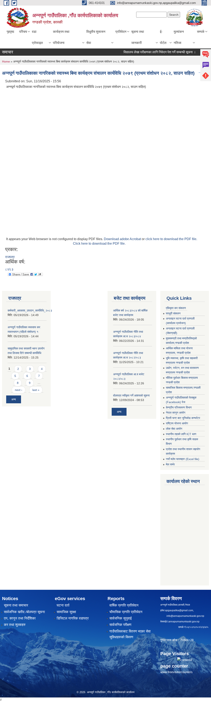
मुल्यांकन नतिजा (179, 37)
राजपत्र (10, 257)
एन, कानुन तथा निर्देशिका (20, 618)
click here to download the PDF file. (171, 239)
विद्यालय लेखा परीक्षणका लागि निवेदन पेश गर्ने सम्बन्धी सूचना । (152, 52)
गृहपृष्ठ (10, 31)
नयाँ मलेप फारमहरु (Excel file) (182, 459)
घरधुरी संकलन (173, 313)
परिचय (23, 31)
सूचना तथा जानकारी (137, 37)
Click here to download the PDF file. (99, 243)
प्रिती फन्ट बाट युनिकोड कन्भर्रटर (183, 418)
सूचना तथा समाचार (16, 605)
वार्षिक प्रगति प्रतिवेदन (123, 605)
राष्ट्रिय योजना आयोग (177, 423)
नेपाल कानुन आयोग (175, 412)
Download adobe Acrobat (123, 239)
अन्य (13, 399)
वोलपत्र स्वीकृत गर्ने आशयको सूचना (131, 395)
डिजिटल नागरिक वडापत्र (73, 618)
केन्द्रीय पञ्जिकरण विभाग (179, 407)
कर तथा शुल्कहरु (15, 625)
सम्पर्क (200, 31)
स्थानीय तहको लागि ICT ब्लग (181, 434)
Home (6, 61)
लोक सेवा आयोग (174, 428)
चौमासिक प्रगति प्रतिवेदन (125, 612)
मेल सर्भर (170, 464)
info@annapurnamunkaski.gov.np (185, 616)
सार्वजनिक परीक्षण (120, 625)
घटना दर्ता (63, 605)
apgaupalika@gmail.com (179, 610)
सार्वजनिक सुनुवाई (120, 618)
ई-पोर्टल (163, 37)
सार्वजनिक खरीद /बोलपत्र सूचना (24, 612)
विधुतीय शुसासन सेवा (95, 37)
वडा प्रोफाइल (37, 37)
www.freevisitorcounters (176, 672)
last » (35, 390)
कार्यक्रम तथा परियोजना (61, 37)
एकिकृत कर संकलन (176, 308)
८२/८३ (9, 269)
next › (18, 390)
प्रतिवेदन (120, 31)
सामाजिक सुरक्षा (66, 612)
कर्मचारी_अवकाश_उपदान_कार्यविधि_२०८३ (30, 310)
